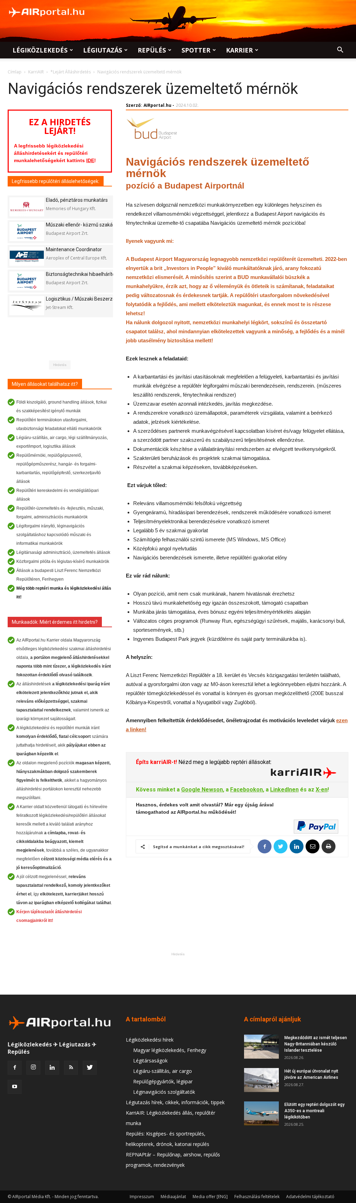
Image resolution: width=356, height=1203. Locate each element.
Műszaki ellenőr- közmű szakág (80, 225)
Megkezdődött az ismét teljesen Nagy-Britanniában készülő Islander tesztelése (315, 1044)
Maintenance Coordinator (74, 249)
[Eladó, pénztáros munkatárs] (26, 206)
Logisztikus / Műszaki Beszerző (80, 299)
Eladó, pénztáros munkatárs (77, 200)
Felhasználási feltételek (257, 1197)
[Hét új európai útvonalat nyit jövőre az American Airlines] (261, 1080)
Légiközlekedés (40, 50)
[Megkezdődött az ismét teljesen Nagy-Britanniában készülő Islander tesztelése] (261, 1047)
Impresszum (142, 1197)
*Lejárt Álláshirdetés (70, 72)
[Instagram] (33, 1068)
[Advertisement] (178, 973)
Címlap (15, 72)
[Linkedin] (52, 1068)
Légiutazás (102, 50)
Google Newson (202, 789)
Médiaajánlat (173, 1197)
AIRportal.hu (157, 105)
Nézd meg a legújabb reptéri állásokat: (224, 762)
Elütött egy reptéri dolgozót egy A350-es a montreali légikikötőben (314, 1111)
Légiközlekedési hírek (149, 1039)
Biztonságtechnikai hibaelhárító (80, 274)
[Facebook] (15, 1068)
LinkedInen (284, 789)
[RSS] (71, 1068)
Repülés (152, 50)
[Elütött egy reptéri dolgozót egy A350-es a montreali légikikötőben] (261, 1113)
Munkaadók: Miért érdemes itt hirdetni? (55, 622)
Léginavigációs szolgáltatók (164, 1092)
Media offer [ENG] (210, 1197)
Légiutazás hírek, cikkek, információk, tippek (175, 1102)
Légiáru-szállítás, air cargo (162, 1071)
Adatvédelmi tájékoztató (310, 1197)
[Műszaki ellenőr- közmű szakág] (26, 231)
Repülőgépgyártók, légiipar (163, 1081)
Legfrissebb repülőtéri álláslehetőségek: (55, 181)
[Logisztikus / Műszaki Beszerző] (26, 305)
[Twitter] (90, 1068)
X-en (321, 789)
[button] (340, 50)
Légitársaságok (150, 1060)
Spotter (195, 50)
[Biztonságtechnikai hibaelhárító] (26, 280)
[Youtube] (15, 1087)
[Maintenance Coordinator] (26, 256)
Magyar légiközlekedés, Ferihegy (169, 1050)
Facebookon (246, 789)
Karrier (239, 50)
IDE (90, 160)
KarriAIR (36, 72)
